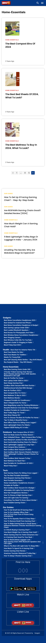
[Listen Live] (23, 621)
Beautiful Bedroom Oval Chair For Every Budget (21, 408)
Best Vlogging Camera (12, 338)
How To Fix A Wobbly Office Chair (16, 512)
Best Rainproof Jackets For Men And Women (20, 440)
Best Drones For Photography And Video (18, 333)
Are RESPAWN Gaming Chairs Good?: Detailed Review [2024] (22, 212)
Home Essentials (12, 40)
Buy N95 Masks (26, 362)
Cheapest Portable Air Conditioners (17, 400)
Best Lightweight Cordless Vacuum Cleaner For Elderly (21, 455)
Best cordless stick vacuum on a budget (19, 488)
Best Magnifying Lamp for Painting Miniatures (21, 405)
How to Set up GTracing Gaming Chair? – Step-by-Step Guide (20, 199)
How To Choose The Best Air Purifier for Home (21, 418)
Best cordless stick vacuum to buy (17, 458)
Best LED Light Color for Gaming (16, 498)
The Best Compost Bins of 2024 (20, 45)
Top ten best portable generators (16, 475)
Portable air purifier (11, 485)
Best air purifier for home (13, 378)
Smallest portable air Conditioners (16, 410)
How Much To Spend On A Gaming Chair (18, 548)
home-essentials (13, 12)
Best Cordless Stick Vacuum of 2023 (17, 450)
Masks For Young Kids (12, 357)
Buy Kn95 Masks (36, 360)
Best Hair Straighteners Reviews (16, 493)
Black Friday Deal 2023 (12, 345)
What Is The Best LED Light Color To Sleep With (21, 546)
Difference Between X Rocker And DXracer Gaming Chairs (22, 526)
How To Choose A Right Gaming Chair (18, 495)
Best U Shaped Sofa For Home (15, 403)
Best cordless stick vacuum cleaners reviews (21, 452)
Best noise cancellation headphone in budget (21, 325)
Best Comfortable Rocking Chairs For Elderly (20, 442)
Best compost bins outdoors (14, 447)
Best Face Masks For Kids (13, 352)
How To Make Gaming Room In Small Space (20, 524)
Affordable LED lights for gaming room (19, 490)
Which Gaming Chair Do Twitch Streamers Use (21, 535)
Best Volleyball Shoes (12, 437)
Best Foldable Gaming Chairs (14, 503)
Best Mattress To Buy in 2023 (15, 395)
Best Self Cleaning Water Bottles (16, 360)
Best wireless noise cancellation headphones (21, 335)
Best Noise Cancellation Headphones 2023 (19, 320)
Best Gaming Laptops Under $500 (16, 328)
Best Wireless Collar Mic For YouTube (18, 340)
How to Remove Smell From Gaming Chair (19, 521)
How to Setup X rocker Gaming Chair (18, 556)
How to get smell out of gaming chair (18, 510)
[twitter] (23, 570)
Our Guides (8, 193)
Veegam (37, 633)
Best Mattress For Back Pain (14, 461)
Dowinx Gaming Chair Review (14, 551)
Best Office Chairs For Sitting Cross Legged (20, 423)
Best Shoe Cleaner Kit (12, 415)
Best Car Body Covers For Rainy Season (18, 435)
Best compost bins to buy (31, 437)
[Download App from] (16, 588)
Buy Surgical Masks (11, 362)
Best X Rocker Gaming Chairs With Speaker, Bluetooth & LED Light (20, 375)
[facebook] (19, 570)
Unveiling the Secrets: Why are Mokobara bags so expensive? (19, 251)
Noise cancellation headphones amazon (19, 483)
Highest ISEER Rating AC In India (16, 428)
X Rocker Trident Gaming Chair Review (18, 372)
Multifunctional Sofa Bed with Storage (18, 388)
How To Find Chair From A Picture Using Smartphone (18, 515)
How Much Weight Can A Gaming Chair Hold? (20, 532)
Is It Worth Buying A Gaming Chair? (17, 530)
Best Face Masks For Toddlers (15, 355)
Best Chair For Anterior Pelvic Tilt (22, 350)
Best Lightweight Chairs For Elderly (17, 425)
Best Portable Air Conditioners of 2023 (18, 463)
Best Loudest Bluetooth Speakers (16, 330)
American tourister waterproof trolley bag (19, 553)
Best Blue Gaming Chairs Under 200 (17, 369)
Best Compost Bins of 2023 (23, 432)
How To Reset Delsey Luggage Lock (17, 540)
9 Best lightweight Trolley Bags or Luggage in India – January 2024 (21, 238)
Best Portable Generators (13, 480)
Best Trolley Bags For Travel (14, 413)
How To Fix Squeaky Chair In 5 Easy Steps (19, 519)
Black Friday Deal (10, 466)
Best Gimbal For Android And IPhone (17, 323)
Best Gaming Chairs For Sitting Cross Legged (20, 473)
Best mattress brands (12, 398)
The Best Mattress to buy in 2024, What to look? (21, 146)
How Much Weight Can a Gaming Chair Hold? (21, 225)
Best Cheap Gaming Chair (13, 383)
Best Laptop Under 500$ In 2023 (16, 381)
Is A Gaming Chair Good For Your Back (18, 537)
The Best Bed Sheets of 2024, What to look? (22, 96)
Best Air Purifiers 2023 (12, 390)
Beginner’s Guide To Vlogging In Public (18, 342)
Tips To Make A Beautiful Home (15, 420)
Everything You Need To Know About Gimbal (20, 500)
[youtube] (27, 570)
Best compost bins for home (15, 393)
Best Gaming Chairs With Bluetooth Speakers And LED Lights (22, 542)
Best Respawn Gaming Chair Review (17, 478)
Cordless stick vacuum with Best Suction (19, 386)
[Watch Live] (23, 604)
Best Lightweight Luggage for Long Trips (19, 445)
